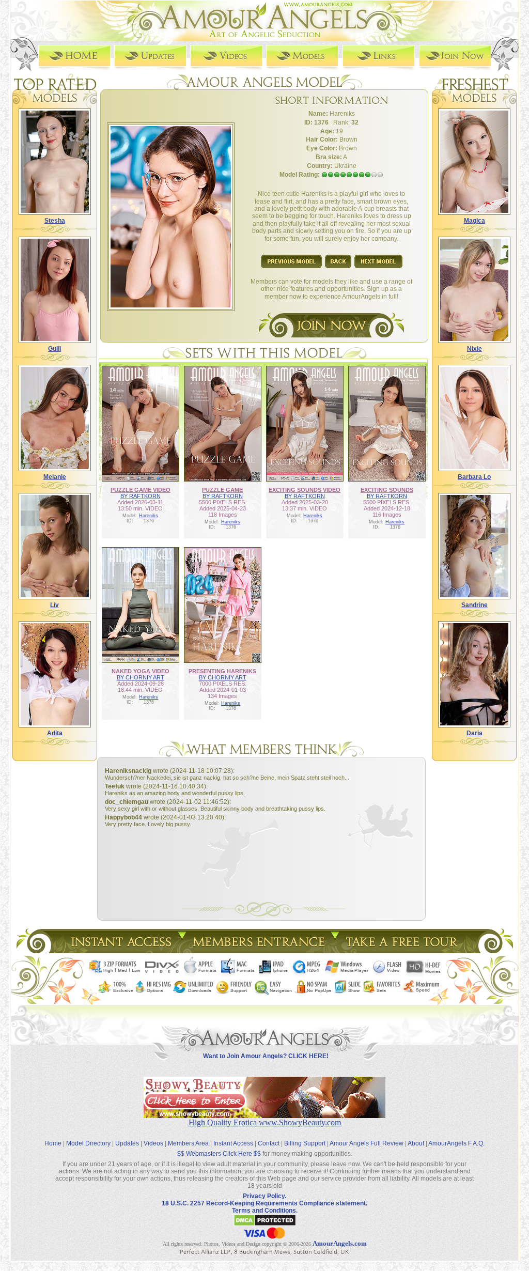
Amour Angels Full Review (366, 1143)
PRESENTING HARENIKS (222, 671)
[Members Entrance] (258, 950)
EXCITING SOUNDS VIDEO (304, 490)
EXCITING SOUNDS (387, 490)
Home (52, 1143)
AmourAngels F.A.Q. (456, 1143)
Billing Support (304, 1143)
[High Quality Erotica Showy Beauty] (264, 1115)
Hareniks (148, 515)
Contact (268, 1143)
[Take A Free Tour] (404, 950)
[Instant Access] (120, 950)
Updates (127, 1143)
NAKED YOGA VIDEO (140, 671)
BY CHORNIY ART (140, 677)
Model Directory (88, 1143)
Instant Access (233, 1143)
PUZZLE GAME (222, 490)
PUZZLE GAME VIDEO (140, 490)
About (416, 1143)
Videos (153, 1143)
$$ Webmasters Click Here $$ (219, 1153)
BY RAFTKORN (140, 496)
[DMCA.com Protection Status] (265, 1224)
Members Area (188, 1143)
